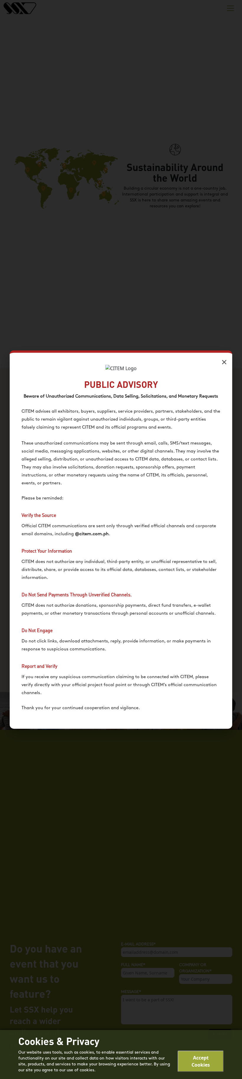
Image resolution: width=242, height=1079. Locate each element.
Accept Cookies (201, 1061)
